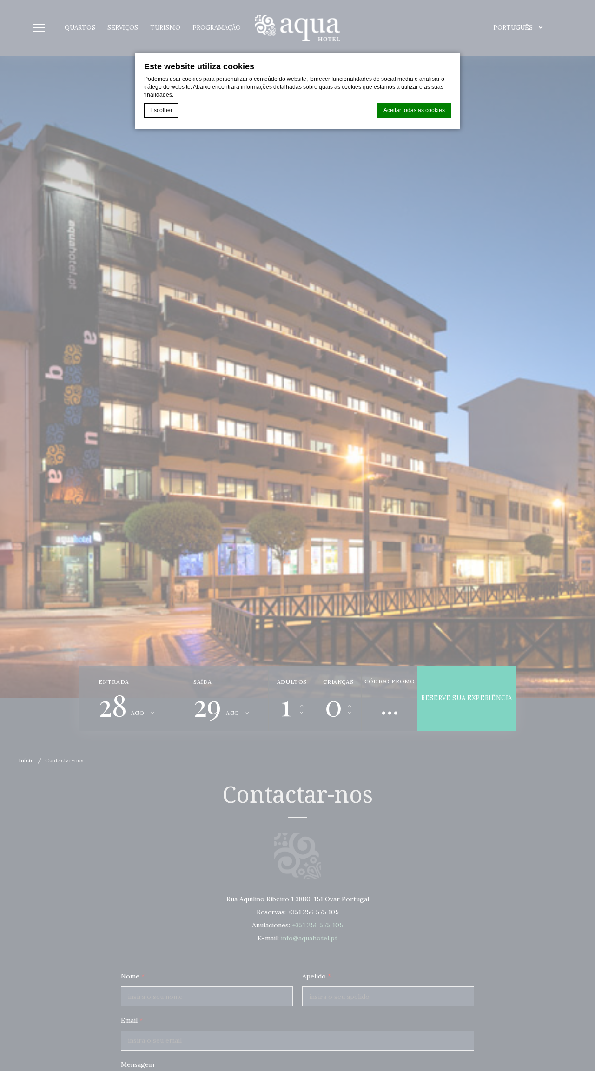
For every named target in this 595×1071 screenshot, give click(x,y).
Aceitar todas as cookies (414, 110)
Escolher (161, 110)
